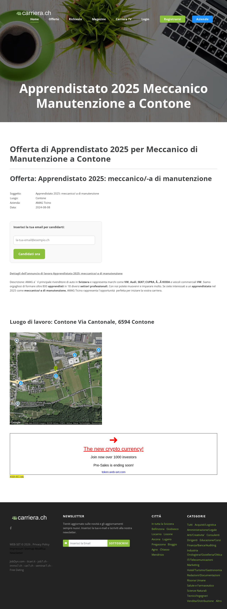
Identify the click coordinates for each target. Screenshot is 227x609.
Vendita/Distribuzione (200, 601)
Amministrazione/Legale (202, 530)
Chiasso (164, 549)
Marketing (193, 565)
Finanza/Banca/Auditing (201, 545)
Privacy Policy (41, 544)
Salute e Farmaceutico (200, 585)
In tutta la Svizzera (163, 523)
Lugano (166, 539)
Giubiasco (173, 529)
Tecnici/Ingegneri (197, 595)
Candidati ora (29, 254)
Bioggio (172, 544)
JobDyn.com (17, 561)
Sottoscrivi (118, 543)
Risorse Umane (196, 580)
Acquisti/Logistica (205, 524)
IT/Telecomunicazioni (200, 559)
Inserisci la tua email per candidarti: (39, 227)
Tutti (190, 524)
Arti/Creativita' (195, 535)
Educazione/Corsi (210, 540)
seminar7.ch (43, 565)
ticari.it (31, 561)
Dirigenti (192, 540)
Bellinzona (158, 529)
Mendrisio (158, 554)
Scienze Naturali (197, 590)
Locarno (157, 534)
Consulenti (213, 535)
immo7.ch (16, 565)
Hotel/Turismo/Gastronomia (204, 570)
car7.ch (28, 565)
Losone (168, 534)
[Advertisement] (113, 54)
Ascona (156, 539)
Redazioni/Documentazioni (203, 575)
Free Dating (17, 570)
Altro (219, 601)
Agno (155, 549)
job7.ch (42, 561)
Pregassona (159, 544)
